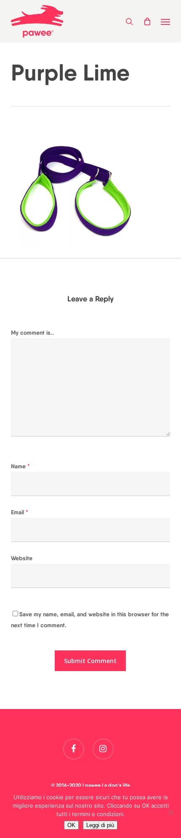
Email (19, 512)
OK (71, 825)
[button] (165, 21)
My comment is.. (32, 332)
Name (20, 466)
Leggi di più (100, 825)
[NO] (170, 812)
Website (21, 558)
